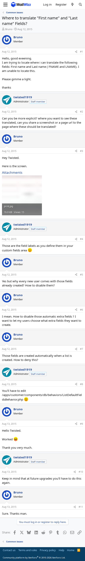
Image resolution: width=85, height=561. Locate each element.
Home (70, 550)
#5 (81, 274)
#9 (81, 424)
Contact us (9, 550)
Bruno (8, 29)
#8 (81, 384)
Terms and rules (27, 550)
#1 (81, 51)
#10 (81, 471)
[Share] (76, 52)
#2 (81, 111)
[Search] (80, 4)
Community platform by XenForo (34, 557)
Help (61, 550)
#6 (81, 309)
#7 (81, 349)
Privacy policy (48, 550)
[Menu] (5, 5)
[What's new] (72, 4)
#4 (81, 239)
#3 (81, 151)
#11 (81, 507)
